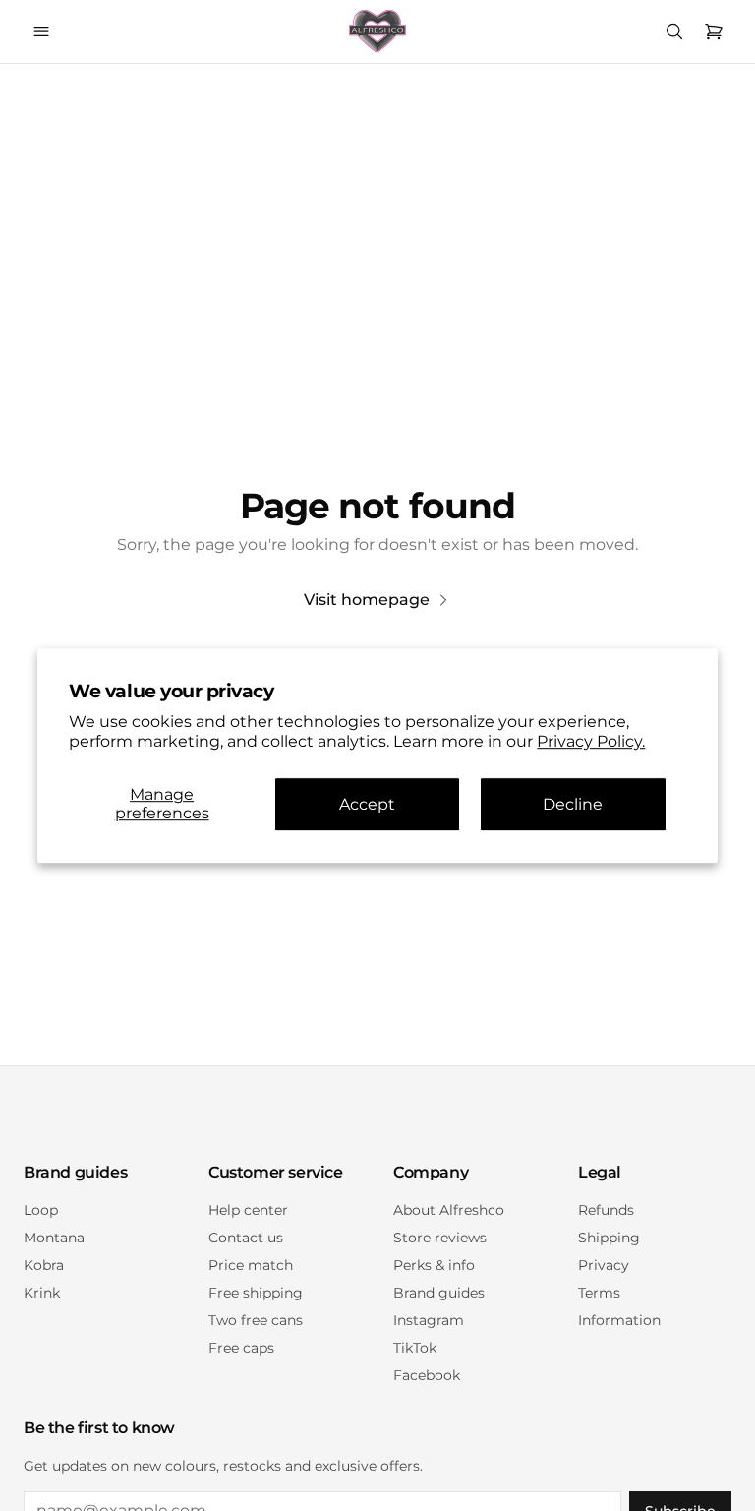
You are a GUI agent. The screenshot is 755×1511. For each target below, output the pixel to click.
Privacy (603, 1265)
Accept (367, 804)
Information (619, 1320)
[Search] (674, 31)
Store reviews (440, 1237)
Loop (41, 1210)
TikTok (414, 1348)
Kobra (44, 1265)
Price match (250, 1265)
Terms (599, 1292)
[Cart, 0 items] (713, 31)
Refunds (606, 1210)
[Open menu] (41, 31)
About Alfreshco (448, 1210)
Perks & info (434, 1265)
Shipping (609, 1237)
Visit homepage (367, 599)
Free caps (241, 1348)
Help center (248, 1210)
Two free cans (255, 1320)
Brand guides (439, 1292)
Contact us (245, 1237)
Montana (54, 1237)
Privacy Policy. (591, 742)
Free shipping (255, 1292)
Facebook (426, 1375)
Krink (42, 1292)
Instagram (428, 1320)
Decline (573, 804)
